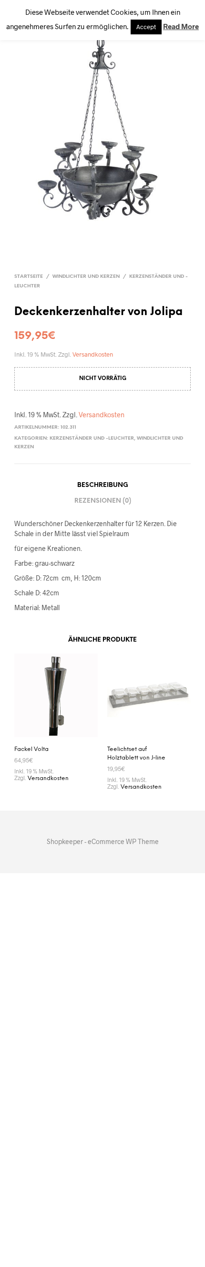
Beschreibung (102, 485)
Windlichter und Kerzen (86, 276)
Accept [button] (146, 27)
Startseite (28, 276)
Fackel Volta (31, 749)
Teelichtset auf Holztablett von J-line (136, 753)
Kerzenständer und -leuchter (92, 438)
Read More (181, 26)
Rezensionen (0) (102, 501)
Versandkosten (92, 354)
